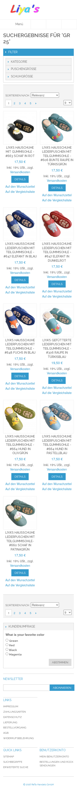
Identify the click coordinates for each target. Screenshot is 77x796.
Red (12, 645)
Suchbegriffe (12, 761)
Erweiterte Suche (15, 767)
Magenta (15, 654)
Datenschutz (12, 717)
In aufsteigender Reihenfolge (63, 95)
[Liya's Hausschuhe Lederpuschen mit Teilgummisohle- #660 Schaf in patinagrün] (20, 513)
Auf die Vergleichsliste (20, 191)
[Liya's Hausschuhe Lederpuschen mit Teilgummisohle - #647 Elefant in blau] (20, 224)
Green (13, 640)
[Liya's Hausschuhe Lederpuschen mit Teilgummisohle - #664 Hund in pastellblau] (57, 416)
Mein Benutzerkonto (54, 756)
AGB (6, 732)
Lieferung (10, 722)
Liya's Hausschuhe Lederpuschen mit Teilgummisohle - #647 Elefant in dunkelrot (57, 252)
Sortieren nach (17, 95)
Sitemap (8, 756)
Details (20, 179)
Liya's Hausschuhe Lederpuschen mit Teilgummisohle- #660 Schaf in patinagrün (20, 541)
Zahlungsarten (14, 711)
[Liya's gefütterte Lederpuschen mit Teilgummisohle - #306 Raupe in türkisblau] (57, 320)
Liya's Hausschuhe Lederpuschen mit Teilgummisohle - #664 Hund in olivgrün (20, 445)
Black (13, 650)
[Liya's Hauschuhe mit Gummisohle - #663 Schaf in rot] (20, 127)
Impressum (10, 706)
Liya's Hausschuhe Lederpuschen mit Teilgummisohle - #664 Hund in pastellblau (57, 445)
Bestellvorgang (14, 727)
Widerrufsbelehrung (18, 738)
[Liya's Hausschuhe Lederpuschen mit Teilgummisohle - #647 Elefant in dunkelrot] (57, 224)
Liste (68, 89)
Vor (35, 103)
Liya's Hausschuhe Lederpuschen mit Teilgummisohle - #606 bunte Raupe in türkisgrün (56, 156)
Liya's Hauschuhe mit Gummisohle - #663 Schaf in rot (20, 152)
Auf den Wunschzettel (20, 186)
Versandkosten (20, 172)
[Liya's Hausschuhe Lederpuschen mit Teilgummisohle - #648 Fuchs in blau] (20, 320)
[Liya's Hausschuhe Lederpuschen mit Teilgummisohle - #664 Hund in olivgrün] (20, 416)
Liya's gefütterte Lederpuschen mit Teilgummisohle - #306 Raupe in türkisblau (57, 348)
